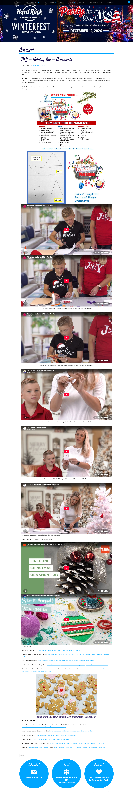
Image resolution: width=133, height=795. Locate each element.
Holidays (45, 747)
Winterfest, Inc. (27, 791)
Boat (55, 747)
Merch (62, 2)
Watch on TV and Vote (30, 2)
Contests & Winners (48, 2)
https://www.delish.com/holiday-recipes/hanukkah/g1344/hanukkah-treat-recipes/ (78, 743)
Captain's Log (32, 747)
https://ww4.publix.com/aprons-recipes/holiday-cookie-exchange (44, 727)
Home (19, 2)
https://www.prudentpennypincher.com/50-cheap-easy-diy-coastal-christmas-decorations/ (77, 665)
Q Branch (112, 791)
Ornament (94, 747)
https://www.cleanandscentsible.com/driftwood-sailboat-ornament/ (57, 650)
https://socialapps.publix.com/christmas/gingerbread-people (55, 735)
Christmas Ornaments (65, 747)
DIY (74, 747)
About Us (110, 2)
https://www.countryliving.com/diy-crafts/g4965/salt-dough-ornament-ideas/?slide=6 (66, 660)
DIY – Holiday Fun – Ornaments (46, 59)
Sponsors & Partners (96, 2)
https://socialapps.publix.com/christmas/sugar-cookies (50, 739)
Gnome (78, 747)
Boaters (81, 2)
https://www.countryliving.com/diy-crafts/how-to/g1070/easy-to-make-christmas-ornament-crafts (65, 655)
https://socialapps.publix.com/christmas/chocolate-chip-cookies (71, 731)
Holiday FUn (85, 747)
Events (71, 2)
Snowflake (101, 747)
